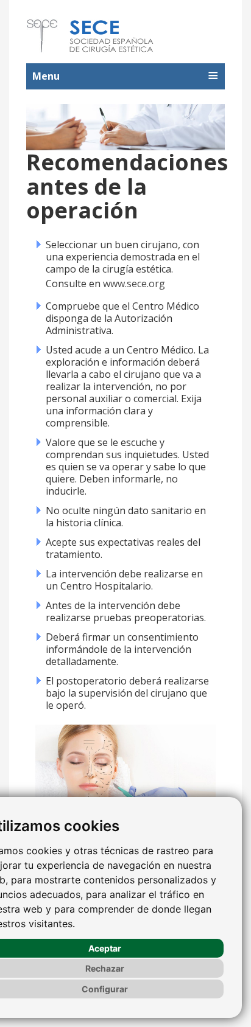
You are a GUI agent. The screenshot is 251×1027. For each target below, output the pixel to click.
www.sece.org (134, 283)
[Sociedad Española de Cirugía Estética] (90, 36)
